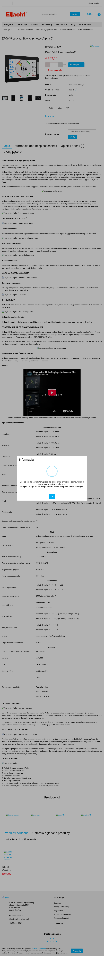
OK (52, 496)
